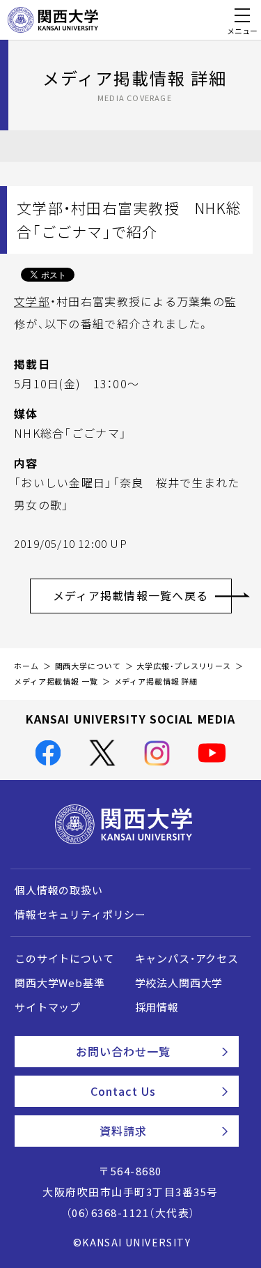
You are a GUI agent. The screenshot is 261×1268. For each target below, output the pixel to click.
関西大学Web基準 (60, 983)
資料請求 (123, 1130)
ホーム (26, 666)
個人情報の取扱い (59, 890)
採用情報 (157, 1007)
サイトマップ (48, 1007)
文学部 (32, 301)
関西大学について (88, 666)
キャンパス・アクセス (187, 958)
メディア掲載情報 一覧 (56, 681)
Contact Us (123, 1091)
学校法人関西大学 (179, 983)
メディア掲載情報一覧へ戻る (131, 595)
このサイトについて (64, 958)
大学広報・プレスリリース (183, 666)
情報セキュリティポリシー (80, 914)
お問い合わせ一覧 (123, 1051)
